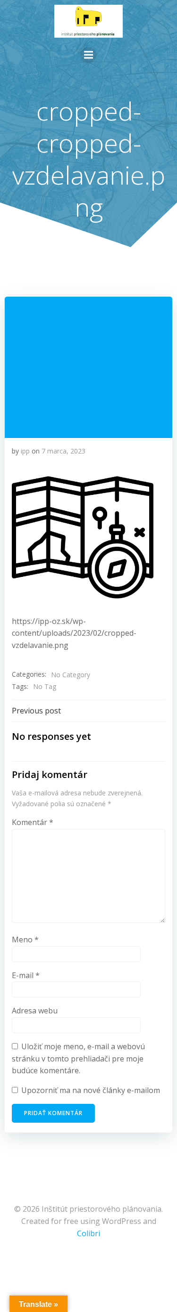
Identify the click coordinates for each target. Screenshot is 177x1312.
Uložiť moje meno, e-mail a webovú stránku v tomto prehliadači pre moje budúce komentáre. (78, 1058)
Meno (25, 939)
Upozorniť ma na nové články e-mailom (90, 1090)
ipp (25, 450)
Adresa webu (35, 1010)
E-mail (26, 975)
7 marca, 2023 (63, 450)
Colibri (88, 1233)
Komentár (32, 822)
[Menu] (89, 55)
